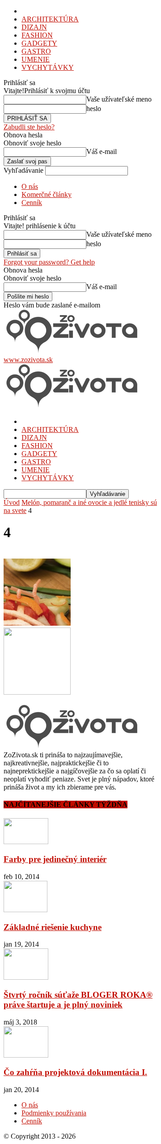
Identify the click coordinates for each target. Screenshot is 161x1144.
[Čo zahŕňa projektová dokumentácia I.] (26, 1055)
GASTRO (36, 51)
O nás (29, 186)
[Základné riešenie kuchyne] (25, 909)
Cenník (31, 202)
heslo (93, 108)
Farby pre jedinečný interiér (55, 859)
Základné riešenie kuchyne (53, 927)
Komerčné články (46, 194)
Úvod (12, 502)
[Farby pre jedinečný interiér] (26, 841)
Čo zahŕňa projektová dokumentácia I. (75, 1072)
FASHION (37, 35)
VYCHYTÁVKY (47, 67)
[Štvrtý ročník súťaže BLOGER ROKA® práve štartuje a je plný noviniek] (26, 977)
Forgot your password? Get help (49, 262)
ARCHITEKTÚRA (50, 19)
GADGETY (39, 43)
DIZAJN (34, 27)
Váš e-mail (101, 151)
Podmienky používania (53, 1113)
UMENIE (35, 59)
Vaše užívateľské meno (119, 99)
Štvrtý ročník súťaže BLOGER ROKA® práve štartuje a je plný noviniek (78, 999)
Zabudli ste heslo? (29, 127)
